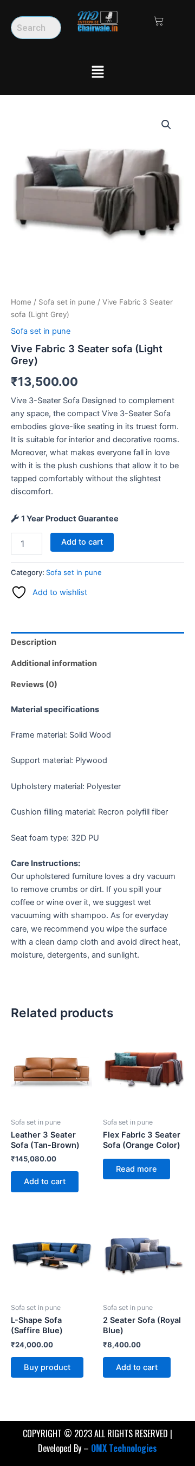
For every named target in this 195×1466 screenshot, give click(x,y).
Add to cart (82, 542)
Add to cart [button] (45, 1181)
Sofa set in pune (66, 302)
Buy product (47, 1367)
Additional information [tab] (54, 663)
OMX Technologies (124, 1448)
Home (21, 302)
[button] (97, 72)
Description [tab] (33, 642)
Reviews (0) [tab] (34, 684)
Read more (136, 1169)
